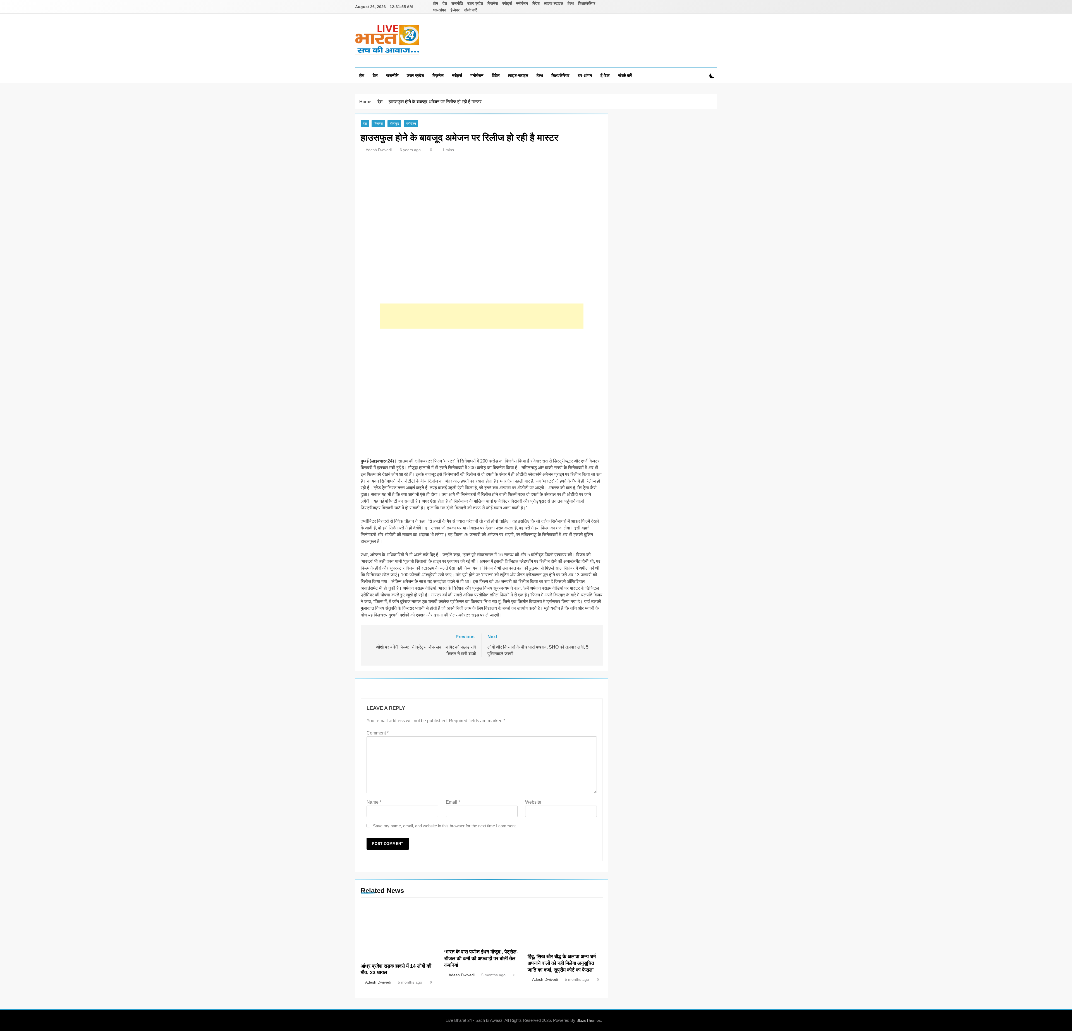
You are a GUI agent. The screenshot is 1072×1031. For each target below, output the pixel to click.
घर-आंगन (439, 10)
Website (533, 802)
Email (453, 802)
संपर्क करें (470, 10)
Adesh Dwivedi (379, 150)
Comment (378, 733)
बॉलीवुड (394, 124)
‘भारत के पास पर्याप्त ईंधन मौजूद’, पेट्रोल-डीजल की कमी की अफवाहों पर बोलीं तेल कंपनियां (481, 958)
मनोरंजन (522, 3)
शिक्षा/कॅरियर (586, 3)
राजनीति (457, 3)
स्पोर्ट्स (507, 3)
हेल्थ (571, 3)
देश (444, 3)
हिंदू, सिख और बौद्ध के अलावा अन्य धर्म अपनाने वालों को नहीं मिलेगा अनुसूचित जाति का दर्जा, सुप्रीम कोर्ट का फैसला (562, 963)
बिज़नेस (492, 3)
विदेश (536, 3)
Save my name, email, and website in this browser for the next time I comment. (445, 825)
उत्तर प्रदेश (475, 3)
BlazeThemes (588, 1020)
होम (435, 3)
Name (374, 802)
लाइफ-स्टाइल (553, 3)
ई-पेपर (455, 10)
